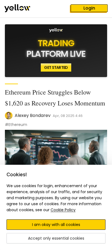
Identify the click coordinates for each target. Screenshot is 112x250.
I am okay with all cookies (56, 224)
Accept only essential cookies (56, 238)
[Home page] (21, 9)
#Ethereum (16, 124)
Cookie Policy (63, 210)
